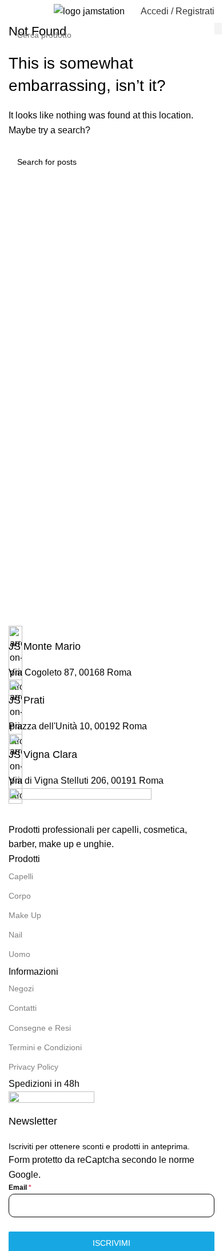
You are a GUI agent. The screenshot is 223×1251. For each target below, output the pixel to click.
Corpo (20, 895)
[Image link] (80, 804)
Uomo (19, 954)
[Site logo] (89, 10)
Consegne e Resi (40, 1027)
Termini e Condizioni (45, 1047)
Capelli (21, 876)
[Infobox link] (111, 640)
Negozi (21, 988)
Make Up (25, 915)
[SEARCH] (218, 28)
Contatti (23, 1007)
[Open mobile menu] (13, 11)
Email (20, 1188)
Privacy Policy (33, 1066)
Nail (15, 934)
